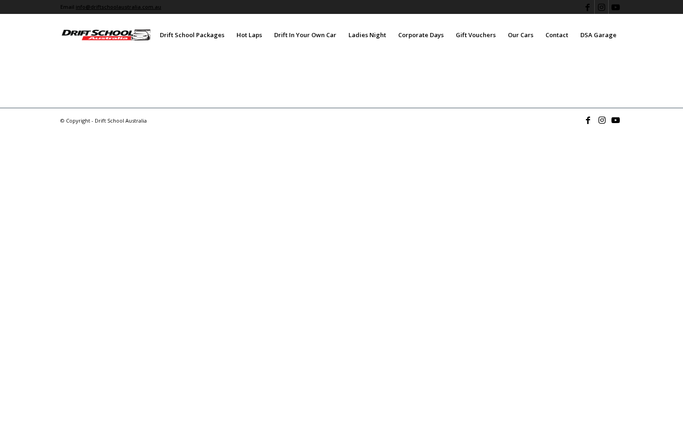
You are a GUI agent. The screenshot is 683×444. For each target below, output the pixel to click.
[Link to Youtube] (616, 7)
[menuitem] (192, 35)
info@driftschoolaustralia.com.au (118, 6)
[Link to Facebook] (587, 7)
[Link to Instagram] (601, 7)
